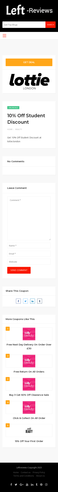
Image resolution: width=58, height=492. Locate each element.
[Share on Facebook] (18, 301)
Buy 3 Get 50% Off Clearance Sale (29, 394)
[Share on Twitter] (25, 301)
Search (50, 25)
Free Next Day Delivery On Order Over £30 (29, 346)
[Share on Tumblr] (39, 301)
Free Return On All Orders (29, 371)
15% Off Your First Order (29, 441)
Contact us (26, 472)
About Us (40, 475)
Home (10, 129)
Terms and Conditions (23, 475)
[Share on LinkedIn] (32, 301)
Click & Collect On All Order (29, 418)
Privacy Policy (39, 472)
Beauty (18, 129)
